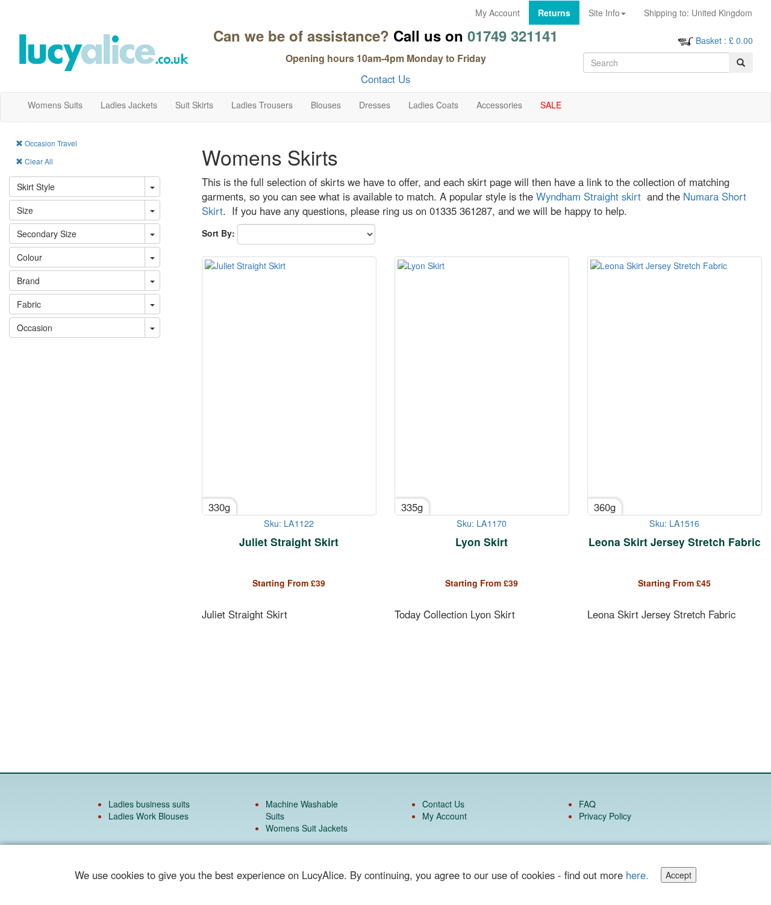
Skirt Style (36, 187)
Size (25, 210)
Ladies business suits (149, 804)
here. (637, 875)
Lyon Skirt (481, 541)
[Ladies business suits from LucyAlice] (103, 52)
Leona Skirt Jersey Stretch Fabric (674, 541)
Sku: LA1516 (674, 523)
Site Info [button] (604, 13)
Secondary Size (46, 234)
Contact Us (385, 79)
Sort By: (218, 233)
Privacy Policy (605, 816)
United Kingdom (698, 13)
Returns (554, 13)
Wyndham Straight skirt (588, 196)
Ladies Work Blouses (148, 816)
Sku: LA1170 (482, 523)
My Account (497, 13)
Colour (29, 257)
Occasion (34, 328)
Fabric (29, 304)
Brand (28, 281)
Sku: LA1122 (289, 523)
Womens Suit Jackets (307, 828)
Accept (678, 875)
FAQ (587, 804)
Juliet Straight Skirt (289, 541)
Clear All (38, 161)
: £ (724, 40)
